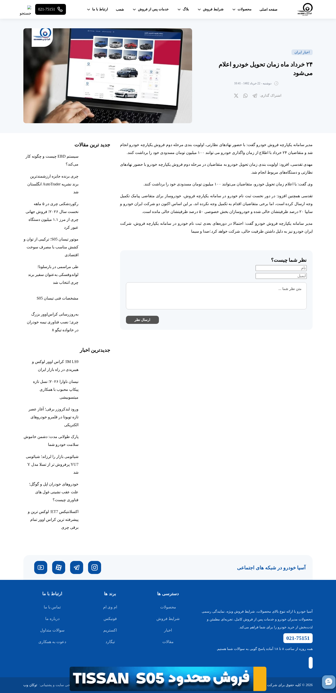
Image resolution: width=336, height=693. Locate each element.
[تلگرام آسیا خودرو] (76, 567)
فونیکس (110, 619)
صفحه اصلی (268, 9)
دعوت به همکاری (52, 642)
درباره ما (52, 619)
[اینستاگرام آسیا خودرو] (94, 567)
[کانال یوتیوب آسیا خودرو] (40, 567)
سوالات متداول (52, 630)
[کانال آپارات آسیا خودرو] (58, 567)
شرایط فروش (168, 619)
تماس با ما (52, 607)
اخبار (168, 630)
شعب (120, 9)
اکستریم (110, 630)
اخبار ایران (302, 52)
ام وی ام (110, 607)
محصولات (168, 607)
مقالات (168, 642)
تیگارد (110, 642)
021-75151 (298, 638)
